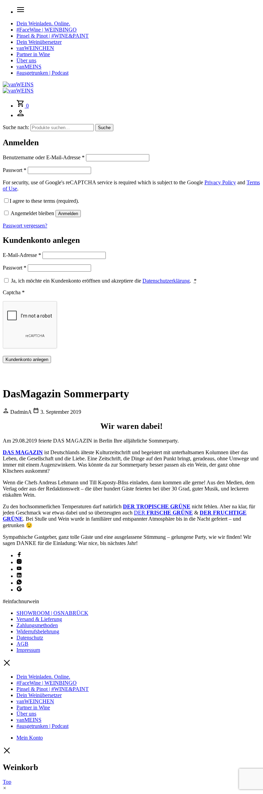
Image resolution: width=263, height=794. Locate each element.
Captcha (14, 292)
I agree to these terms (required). (44, 201)
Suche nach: (16, 127)
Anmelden (68, 213)
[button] (5, 788)
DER (163, 513)
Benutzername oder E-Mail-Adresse (44, 157)
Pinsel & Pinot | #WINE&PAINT (52, 36)
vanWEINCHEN (35, 48)
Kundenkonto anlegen (26, 359)
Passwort (14, 170)
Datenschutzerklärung (166, 281)
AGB (22, 644)
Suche (104, 127)
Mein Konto (29, 738)
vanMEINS (28, 67)
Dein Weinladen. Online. (43, 23)
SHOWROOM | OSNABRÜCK (52, 613)
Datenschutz (29, 638)
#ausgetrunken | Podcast (42, 73)
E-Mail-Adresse (22, 255)
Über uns (26, 60)
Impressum (28, 650)
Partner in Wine (33, 54)
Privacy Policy (220, 182)
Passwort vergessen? (25, 225)
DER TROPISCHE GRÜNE (156, 506)
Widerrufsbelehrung (37, 631)
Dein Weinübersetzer (39, 42)
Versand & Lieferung (39, 619)
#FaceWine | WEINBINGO (46, 30)
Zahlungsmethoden (37, 625)
